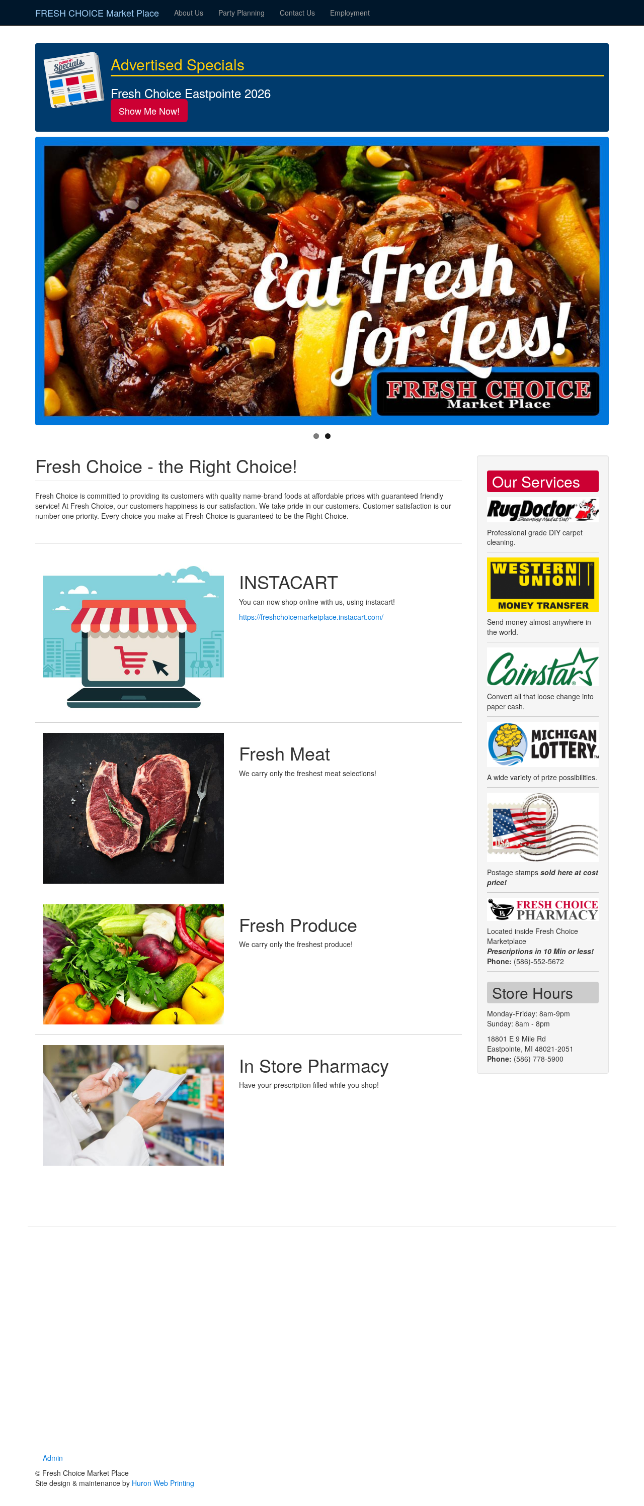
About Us (188, 13)
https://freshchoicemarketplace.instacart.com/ (311, 617)
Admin (53, 1458)
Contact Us (297, 13)
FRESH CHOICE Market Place (97, 12)
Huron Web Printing (163, 1483)
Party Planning (241, 13)
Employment (350, 13)
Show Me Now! (149, 110)
